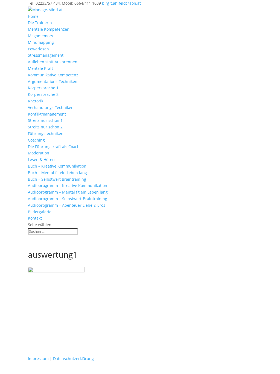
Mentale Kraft (40, 68)
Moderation (38, 153)
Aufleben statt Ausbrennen (52, 61)
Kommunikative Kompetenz (53, 74)
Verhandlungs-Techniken (51, 107)
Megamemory (40, 35)
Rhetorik (35, 100)
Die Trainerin (40, 22)
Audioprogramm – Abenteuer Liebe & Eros (66, 205)
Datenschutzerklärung (73, 358)
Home (33, 16)
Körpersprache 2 (43, 94)
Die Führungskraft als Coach (54, 146)
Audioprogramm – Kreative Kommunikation (67, 185)
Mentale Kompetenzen (48, 29)
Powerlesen (38, 48)
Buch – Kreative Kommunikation (57, 166)
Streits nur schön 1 (45, 120)
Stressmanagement (45, 55)
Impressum (38, 358)
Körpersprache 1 (43, 87)
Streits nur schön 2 (45, 127)
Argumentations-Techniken (52, 81)
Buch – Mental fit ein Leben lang (57, 172)
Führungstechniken (45, 133)
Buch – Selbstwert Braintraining (57, 179)
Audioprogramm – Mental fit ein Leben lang (68, 192)
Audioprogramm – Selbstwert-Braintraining (67, 198)
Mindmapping (41, 42)
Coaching (36, 140)
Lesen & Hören (41, 159)
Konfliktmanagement (47, 114)
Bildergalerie (39, 211)
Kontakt (35, 218)
